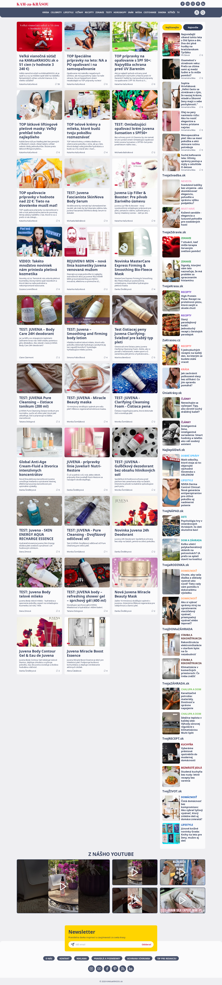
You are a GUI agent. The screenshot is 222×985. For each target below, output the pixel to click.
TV (178, 12)
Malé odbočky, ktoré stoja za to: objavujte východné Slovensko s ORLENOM (191, 467)
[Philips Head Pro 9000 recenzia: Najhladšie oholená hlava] (182, 872)
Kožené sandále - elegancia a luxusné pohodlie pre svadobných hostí (191, 218)
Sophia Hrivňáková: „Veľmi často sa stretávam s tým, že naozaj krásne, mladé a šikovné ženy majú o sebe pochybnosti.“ (191, 94)
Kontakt (64, 958)
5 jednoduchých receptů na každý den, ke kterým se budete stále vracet (191, 355)
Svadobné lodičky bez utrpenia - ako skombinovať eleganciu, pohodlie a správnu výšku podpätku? (192, 194)
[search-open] (202, 12)
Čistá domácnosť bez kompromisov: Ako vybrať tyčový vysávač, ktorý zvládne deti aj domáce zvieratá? (192, 810)
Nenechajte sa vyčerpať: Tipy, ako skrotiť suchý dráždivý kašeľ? (191, 407)
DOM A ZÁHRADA (191, 540)
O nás (49, 958)
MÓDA (138, 12)
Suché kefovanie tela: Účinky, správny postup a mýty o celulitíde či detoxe (191, 161)
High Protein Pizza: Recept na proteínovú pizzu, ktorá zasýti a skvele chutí (191, 302)
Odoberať (146, 944)
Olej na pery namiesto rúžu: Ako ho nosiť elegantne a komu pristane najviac (190, 120)
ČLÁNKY (186, 398)
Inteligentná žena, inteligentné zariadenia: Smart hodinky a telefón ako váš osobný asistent (192, 435)
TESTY (109, 12)
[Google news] (122, 968)
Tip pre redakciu (166, 958)
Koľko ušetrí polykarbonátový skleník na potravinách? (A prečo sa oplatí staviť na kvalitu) (191, 552)
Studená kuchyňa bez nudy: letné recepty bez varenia (191, 776)
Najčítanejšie (172, 27)
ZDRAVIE (99, 12)
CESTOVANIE (150, 12)
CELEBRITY (56, 12)
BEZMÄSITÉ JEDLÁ (191, 767)
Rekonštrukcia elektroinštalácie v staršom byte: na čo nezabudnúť (191, 648)
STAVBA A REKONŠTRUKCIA (191, 636)
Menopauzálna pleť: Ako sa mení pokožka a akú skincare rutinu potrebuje (191, 141)
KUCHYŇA (187, 744)
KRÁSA (45, 12)
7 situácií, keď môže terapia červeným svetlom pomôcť (191, 247)
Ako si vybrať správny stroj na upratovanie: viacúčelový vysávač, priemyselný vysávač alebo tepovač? (191, 613)
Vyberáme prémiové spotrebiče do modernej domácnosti (189, 754)
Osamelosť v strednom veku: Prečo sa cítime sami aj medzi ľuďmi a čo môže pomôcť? (191, 68)
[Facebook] (182, 4)
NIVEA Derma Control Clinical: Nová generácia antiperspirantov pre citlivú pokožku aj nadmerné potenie (191, 495)
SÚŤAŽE (171, 12)
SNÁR (131, 12)
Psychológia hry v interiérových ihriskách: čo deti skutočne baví (191, 525)
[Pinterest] (198, 4)
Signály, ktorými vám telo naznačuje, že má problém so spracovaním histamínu (191, 273)
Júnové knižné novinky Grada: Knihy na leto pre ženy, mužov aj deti (191, 834)
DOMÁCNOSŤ (189, 570)
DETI (184, 517)
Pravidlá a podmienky (107, 958)
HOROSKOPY (120, 12)
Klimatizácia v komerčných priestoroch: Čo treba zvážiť (190, 672)
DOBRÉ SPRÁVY (190, 455)
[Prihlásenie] (196, 12)
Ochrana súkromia (138, 958)
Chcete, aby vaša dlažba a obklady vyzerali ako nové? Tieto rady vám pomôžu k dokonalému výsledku (191, 583)
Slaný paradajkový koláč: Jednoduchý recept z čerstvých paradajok (192, 327)
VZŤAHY (79, 12)
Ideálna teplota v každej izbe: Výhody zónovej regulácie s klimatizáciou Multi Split (191, 725)
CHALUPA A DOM (191, 689)
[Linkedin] (203, 4)
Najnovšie (193, 27)
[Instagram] (193, 4)
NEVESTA (186, 181)
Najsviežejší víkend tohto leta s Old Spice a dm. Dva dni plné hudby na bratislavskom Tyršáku (191, 43)
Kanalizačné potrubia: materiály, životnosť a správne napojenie (188, 701)
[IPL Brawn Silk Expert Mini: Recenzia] (182, 900)
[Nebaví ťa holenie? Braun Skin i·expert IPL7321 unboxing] (135, 900)
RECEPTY (89, 12)
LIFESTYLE (68, 12)
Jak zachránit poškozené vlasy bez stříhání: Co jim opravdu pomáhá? (191, 379)
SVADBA (162, 12)
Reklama (82, 958)
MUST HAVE (188, 208)
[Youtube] (188, 4)
